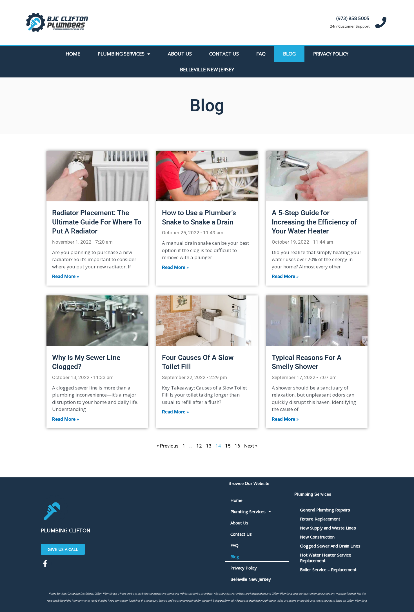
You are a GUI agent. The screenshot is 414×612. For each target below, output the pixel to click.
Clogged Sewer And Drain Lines (330, 546)
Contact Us (224, 53)
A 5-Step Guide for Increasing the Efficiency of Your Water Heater (314, 222)
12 (199, 446)
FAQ (261, 53)
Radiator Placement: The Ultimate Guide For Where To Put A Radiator (96, 222)
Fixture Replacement (320, 519)
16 (237, 446)
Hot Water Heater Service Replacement (325, 557)
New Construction (317, 537)
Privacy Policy (330, 53)
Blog (289, 53)
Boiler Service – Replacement (328, 569)
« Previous (168, 446)
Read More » (65, 276)
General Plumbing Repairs (325, 510)
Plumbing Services (121, 53)
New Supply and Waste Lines (328, 528)
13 (209, 446)
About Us (180, 53)
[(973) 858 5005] (380, 22)
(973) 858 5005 (353, 18)
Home (73, 53)
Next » (250, 446)
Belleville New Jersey (207, 69)
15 (228, 446)
